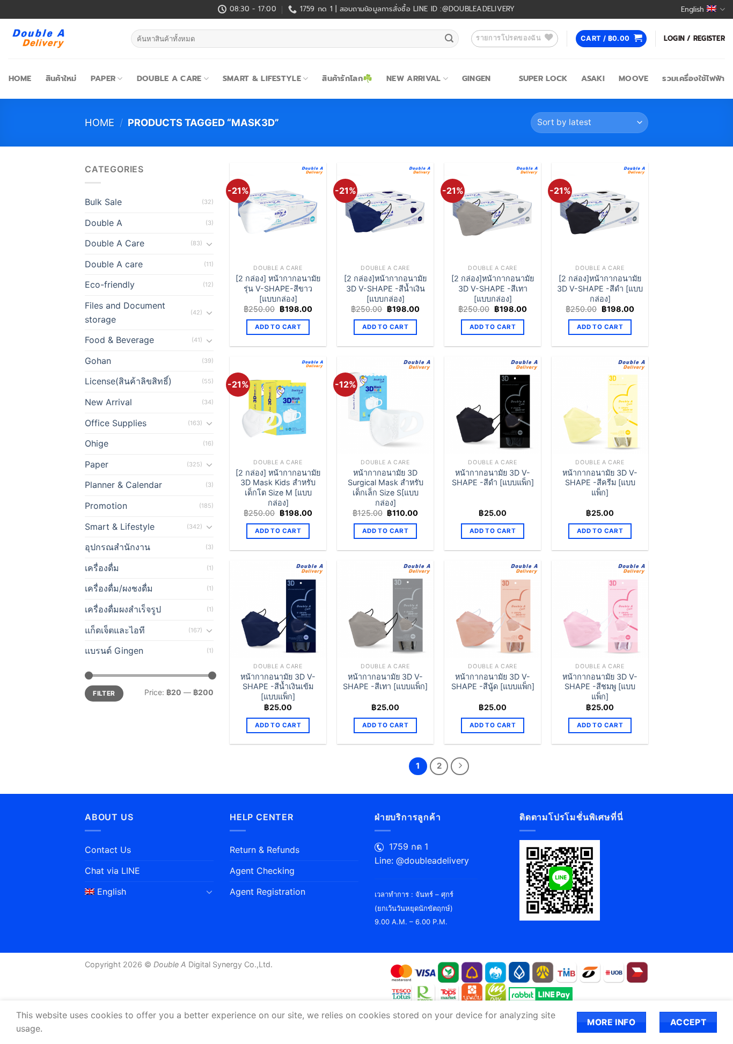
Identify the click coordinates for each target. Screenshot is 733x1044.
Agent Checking (262, 870)
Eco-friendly (110, 284)
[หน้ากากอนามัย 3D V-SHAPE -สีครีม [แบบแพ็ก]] (600, 404)
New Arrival (413, 78)
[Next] (460, 766)
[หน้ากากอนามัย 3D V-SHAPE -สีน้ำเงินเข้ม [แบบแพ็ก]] (278, 608)
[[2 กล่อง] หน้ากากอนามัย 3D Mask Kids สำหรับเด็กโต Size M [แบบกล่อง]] (278, 404)
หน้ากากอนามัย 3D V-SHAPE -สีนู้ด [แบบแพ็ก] (492, 681)
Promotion (106, 505)
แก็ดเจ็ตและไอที (115, 630)
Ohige (96, 443)
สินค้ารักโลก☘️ (347, 78)
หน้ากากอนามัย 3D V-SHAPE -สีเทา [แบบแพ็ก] (385, 681)
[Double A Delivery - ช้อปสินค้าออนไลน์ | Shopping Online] (61, 39)
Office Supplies (115, 423)
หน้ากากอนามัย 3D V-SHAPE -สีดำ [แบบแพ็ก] (493, 477)
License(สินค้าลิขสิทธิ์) (128, 381)
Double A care (114, 264)
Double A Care (169, 78)
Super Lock (543, 78)
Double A (103, 222)
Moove (633, 78)
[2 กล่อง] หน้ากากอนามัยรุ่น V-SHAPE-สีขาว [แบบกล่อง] (278, 288)
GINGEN (476, 78)
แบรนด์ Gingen (114, 650)
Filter (104, 693)
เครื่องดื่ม (102, 568)
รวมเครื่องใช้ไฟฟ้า (693, 78)
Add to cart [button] (278, 327)
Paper (103, 78)
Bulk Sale (103, 201)
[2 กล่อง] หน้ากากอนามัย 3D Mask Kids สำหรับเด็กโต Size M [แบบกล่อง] (278, 487)
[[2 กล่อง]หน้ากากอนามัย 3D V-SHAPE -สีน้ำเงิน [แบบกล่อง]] (385, 211)
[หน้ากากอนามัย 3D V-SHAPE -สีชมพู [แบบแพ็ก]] (600, 608)
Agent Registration (267, 891)
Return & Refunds (264, 849)
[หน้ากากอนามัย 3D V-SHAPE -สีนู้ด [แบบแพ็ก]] (492, 608)
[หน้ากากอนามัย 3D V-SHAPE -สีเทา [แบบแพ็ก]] (385, 608)
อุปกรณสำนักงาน (117, 547)
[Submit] (449, 39)
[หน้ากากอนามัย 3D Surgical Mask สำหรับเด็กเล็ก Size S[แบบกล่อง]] (385, 404)
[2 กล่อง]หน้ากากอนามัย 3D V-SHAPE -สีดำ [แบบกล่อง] (600, 288)
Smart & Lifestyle (262, 78)
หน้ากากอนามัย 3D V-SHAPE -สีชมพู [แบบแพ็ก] (599, 686)
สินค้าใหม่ (61, 78)
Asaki (592, 78)
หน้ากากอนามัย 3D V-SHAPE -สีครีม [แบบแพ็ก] (599, 482)
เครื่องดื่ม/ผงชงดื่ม (119, 588)
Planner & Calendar (123, 484)
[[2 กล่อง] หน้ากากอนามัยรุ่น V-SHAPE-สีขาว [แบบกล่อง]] (278, 211)
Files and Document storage (125, 312)
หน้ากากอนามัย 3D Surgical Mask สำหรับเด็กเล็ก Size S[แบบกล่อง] (385, 487)
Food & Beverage (119, 339)
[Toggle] (209, 243)
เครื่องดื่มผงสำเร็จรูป (123, 609)
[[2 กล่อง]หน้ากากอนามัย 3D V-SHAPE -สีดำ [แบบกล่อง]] (600, 211)
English (692, 9)
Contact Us (108, 849)
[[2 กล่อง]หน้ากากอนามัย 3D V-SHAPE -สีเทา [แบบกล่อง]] (492, 211)
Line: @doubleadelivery (422, 860)
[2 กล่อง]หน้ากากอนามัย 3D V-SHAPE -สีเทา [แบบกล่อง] (492, 288)
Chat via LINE (112, 870)
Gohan (98, 360)
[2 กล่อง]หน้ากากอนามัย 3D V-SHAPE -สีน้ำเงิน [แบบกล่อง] (385, 288)
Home (20, 78)
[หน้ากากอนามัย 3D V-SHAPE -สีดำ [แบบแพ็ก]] (492, 404)
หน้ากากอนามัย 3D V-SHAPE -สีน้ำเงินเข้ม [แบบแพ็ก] (278, 686)
